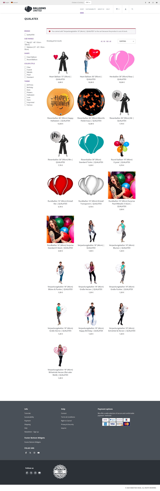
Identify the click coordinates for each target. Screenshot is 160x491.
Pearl (29, 75)
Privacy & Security (67, 424)
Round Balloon (32, 60)
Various (29, 105)
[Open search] (132, 9)
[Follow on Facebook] (26, 453)
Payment (27, 421)
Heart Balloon (32, 57)
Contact (64, 413)
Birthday (30, 87)
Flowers (29, 92)
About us (101, 9)
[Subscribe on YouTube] (38, 453)
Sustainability (91, 9)
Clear (29, 67)
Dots (28, 90)
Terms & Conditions (68, 417)
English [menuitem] (7, 2)
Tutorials (27, 413)
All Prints (30, 85)
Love (28, 97)
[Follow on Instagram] (34, 453)
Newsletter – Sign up (31, 432)
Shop (82, 9)
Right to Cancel (66, 421)
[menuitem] (6, 2)
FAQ (25, 428)
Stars (29, 100)
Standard (30, 77)
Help (108, 9)
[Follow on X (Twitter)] (30, 453)
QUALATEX (30, 35)
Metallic (29, 72)
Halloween (30, 95)
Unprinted (30, 102)
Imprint (63, 428)
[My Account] (125, 9)
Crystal (29, 70)
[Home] (35, 9)
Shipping (27, 424)
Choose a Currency (78, 2)
